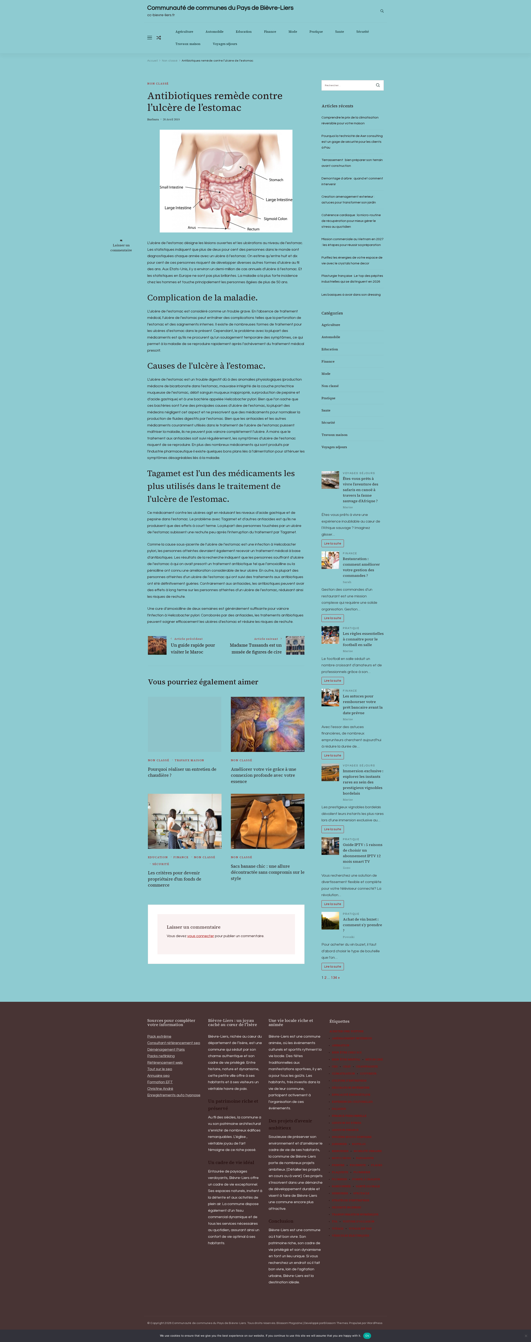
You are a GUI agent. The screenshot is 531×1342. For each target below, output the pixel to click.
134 (334, 978)
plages (376, 1165)
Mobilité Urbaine (368, 1151)
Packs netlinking (161, 1056)
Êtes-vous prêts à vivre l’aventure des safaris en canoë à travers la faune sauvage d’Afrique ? (360, 489)
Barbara (153, 119)
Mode (293, 31)
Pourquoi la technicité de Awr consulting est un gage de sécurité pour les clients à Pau (352, 141)
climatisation (343, 1073)
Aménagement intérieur (352, 1038)
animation (340, 1045)
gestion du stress (346, 1123)
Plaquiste (340, 1172)
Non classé (158, 83)
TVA (334, 1221)
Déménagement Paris (166, 1050)
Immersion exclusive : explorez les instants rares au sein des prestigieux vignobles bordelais (363, 782)
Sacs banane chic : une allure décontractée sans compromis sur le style (267, 872)
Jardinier (339, 1144)
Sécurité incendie (346, 1207)
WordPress (374, 1323)
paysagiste (365, 1158)
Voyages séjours (225, 43)
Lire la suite (332, 543)
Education (244, 31)
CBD (335, 1066)
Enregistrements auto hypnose (173, 1095)
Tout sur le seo (159, 1069)
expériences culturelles (352, 1101)
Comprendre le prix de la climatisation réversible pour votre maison (350, 120)
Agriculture (184, 31)
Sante (339, 31)
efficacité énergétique (351, 1094)
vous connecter (200, 936)
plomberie (361, 1172)
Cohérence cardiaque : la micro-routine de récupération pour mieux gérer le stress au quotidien (351, 220)
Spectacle (361, 1193)
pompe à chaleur (366, 1179)
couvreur (368, 1073)
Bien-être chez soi (347, 1052)
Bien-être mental (346, 1059)
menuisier (340, 1151)
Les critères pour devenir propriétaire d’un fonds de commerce (174, 879)
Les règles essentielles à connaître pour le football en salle (363, 639)
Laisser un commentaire (121, 248)
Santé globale (368, 1186)
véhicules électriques (350, 1235)
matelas (359, 1144)
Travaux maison (187, 43)
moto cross (341, 1158)
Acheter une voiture (346, 1031)
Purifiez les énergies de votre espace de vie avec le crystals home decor (352, 260)
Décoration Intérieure (351, 1087)
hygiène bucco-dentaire (352, 1137)
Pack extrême (159, 1036)
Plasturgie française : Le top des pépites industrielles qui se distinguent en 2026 (352, 278)
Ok (367, 1335)
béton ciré (374, 1059)
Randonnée (341, 1186)
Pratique (316, 31)
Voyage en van (360, 1228)
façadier (339, 1108)
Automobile (214, 31)
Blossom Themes (336, 1323)
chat (347, 1066)
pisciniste (358, 1165)
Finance (270, 31)
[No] (526, 1336)
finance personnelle (349, 1116)
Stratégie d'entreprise (350, 1200)
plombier (339, 1179)
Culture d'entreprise (349, 1080)
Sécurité (362, 31)
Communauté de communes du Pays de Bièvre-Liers (220, 8)
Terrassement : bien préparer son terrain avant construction (352, 162)
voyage (337, 1228)
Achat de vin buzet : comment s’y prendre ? (362, 925)
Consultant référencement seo (173, 1043)
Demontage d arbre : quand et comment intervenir (352, 181)
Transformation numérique (355, 1214)
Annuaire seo (158, 1076)
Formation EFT (160, 1082)
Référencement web (165, 1063)
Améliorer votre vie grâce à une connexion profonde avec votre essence (263, 775)
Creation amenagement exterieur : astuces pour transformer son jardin (349, 199)
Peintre (338, 1165)
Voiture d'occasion (358, 1221)
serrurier (340, 1193)
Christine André (160, 1089)
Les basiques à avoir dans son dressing (351, 294)
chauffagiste (367, 1066)
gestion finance (345, 1130)
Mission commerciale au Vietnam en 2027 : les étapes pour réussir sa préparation (353, 242)
